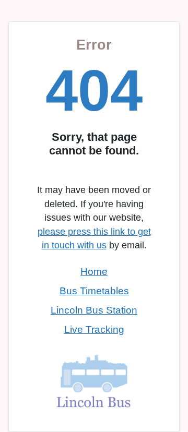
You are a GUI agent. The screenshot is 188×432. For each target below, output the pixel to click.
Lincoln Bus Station (94, 310)
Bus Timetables (94, 290)
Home (94, 271)
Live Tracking (94, 329)
